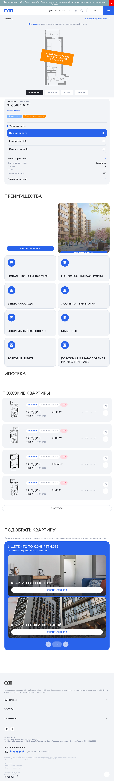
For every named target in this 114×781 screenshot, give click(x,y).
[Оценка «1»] (10, 751)
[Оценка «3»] (17, 751)
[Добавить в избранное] (105, 406)
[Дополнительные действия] (105, 413)
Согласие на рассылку (13, 768)
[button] (84, 230)
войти (93, 10)
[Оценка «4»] (20, 751)
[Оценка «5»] (23, 751)
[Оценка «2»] (14, 751)
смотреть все (57, 508)
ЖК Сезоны (8, 19)
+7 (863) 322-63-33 (55, 10)
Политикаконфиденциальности (13, 764)
